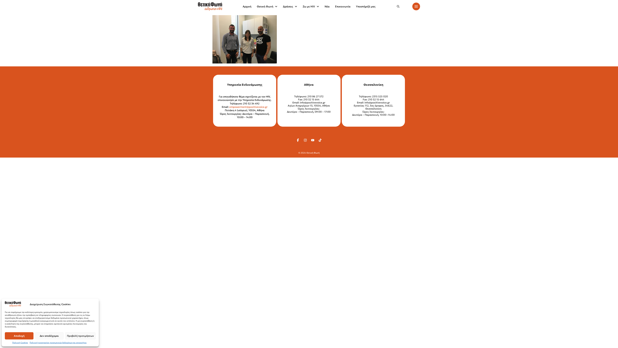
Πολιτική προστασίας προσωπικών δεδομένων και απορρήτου (58, 342)
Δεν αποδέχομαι (49, 335)
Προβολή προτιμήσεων (80, 335)
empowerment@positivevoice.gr (248, 106)
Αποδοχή (19, 335)
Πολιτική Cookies (20, 342)
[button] (398, 6)
